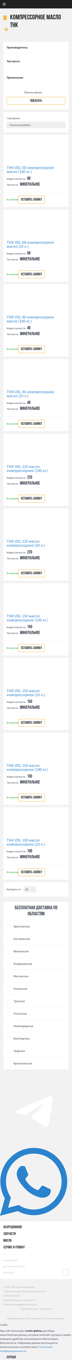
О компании (10, 1260)
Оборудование (12, 1227)
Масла (7, 1241)
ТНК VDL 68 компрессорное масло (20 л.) (30, 244)
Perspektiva (46, 1308)
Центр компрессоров (44, 4)
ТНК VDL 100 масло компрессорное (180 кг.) (27, 767)
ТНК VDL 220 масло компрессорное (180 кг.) (27, 469)
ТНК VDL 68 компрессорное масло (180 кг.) (30, 170)
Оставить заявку (31, 200)
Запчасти (9, 1234)
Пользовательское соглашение (19, 1300)
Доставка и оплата (14, 1266)
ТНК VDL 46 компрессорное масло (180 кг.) (30, 319)
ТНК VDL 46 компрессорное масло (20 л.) (30, 394)
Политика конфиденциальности (20, 1304)
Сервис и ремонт (14, 1247)
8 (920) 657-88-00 (11, 1295)
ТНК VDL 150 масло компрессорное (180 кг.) (27, 618)
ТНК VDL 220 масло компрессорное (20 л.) (26, 543)
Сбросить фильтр (33, 92)
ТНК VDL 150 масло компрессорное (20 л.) (26, 693)
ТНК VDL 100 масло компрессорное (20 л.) (26, 842)
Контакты (9, 1272)
